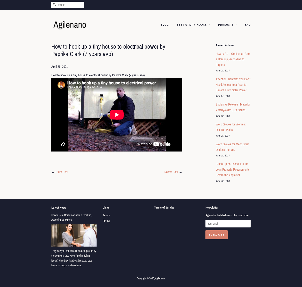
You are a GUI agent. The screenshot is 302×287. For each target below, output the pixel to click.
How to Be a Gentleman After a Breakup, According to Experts (233, 59)
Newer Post (171, 172)
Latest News (58, 207)
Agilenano (160, 278)
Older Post (61, 172)
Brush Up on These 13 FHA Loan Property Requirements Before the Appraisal (233, 169)
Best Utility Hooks (192, 24)
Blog (165, 24)
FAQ (248, 24)
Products (226, 24)
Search (106, 215)
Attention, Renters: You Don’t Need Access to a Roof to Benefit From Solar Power (233, 84)
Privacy (106, 220)
